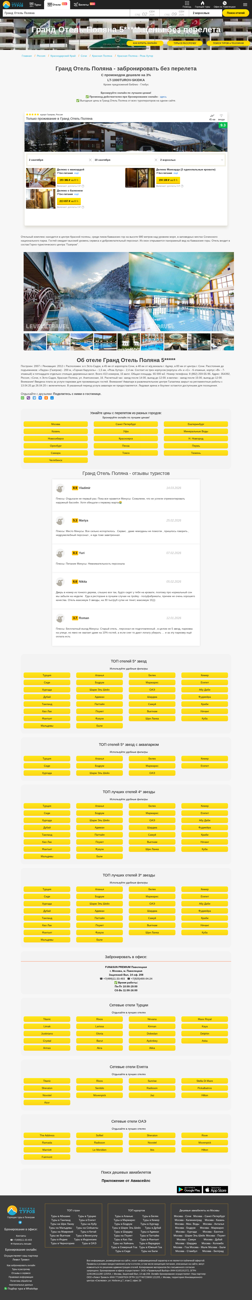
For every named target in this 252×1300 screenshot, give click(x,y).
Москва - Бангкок (213, 1231)
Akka (152, 1047)
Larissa (99, 1026)
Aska (205, 1040)
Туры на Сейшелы (87, 1227)
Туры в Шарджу (123, 1231)
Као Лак (47, 711)
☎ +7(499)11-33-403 (112, 978)
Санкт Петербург (126, 424)
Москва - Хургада (186, 1231)
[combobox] (66, 13)
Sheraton (47, 1088)
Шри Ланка (152, 718)
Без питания (66, 173)
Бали (99, 725)
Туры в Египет (87, 1220)
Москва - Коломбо (213, 1243)
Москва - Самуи (186, 1239)
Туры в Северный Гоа (124, 1247)
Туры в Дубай (153, 1227)
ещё (76, 173)
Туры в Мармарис (124, 1220)
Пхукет (100, 711)
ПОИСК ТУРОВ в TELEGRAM (228, 43)
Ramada (47, 1142)
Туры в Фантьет (149, 1239)
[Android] (190, 1190)
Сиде (47, 682)
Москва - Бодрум (185, 1227)
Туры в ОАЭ (89, 1243)
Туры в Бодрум (123, 1223)
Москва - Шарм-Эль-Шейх (189, 1235)
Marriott (46, 1149)
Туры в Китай (88, 1231)
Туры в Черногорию (63, 1243)
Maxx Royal (205, 1019)
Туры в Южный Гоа (150, 1247)
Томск (126, 452)
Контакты (21, 1236)
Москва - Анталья (213, 1223)
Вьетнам (152, 711)
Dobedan (152, 1033)
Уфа (126, 431)
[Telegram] (35, 398)
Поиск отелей (236, 12)
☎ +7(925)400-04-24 (139, 978)
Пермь (196, 445)
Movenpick (99, 1095)
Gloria (99, 1033)
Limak (47, 1026)
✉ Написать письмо (21, 1244)
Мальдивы (47, 725)
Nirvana (152, 1019)
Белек (152, 675)
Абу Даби (204, 689)
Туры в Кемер (151, 1220)
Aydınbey (152, 1040)
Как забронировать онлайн (21, 1265)
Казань (56, 431)
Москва (55, 424)
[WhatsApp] (23, 398)
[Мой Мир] (53, 398)
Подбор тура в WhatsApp (23, 1288)
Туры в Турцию (87, 1216)
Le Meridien (99, 1149)
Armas (47, 1047)
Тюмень (196, 452)
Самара (56, 452)
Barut (99, 1040)
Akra (99, 1047)
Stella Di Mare (204, 1080)
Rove (205, 1135)
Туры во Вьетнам (60, 1235)
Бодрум (99, 682)
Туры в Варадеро (149, 1243)
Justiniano (47, 1033)
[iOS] (215, 1190)
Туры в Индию (59, 1239)
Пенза (126, 445)
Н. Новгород (196, 438)
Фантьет (47, 718)
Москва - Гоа (181, 1247)
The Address (47, 1135)
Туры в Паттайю (149, 1235)
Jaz (152, 1095)
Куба (205, 718)
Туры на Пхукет (123, 1235)
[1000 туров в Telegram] (20, 1223)
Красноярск (126, 438)
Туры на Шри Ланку (62, 1223)
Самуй (152, 704)
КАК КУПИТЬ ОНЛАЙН (145, 43)
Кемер (205, 675)
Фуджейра (205, 696)
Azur (47, 1102)
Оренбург (56, 445)
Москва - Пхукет (215, 1235)
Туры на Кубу (89, 1223)
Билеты (87, 4)
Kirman (152, 1026)
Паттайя (100, 704)
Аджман (99, 696)
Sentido (99, 1088)
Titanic (47, 1019)
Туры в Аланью (124, 1216)
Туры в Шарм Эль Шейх (126, 1227)
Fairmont (47, 1156)
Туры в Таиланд (60, 1220)
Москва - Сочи (182, 1216)
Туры (37, 4)
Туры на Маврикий (62, 1231)
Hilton (204, 1095)
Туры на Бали (149, 1251)
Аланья (99, 675)
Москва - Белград (213, 1251)
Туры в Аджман (150, 1231)
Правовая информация (21, 1277)
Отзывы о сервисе (21, 1273)
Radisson (152, 1088)
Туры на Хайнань (123, 1243)
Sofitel (99, 1135)
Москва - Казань (214, 1220)
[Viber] (29, 398)
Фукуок (99, 718)
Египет (205, 682)
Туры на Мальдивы (60, 1227)
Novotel (47, 1095)
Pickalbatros (205, 1088)
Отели (60, 4)
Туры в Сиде (122, 1251)
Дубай (47, 696)
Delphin (204, 1033)
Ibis (152, 1149)
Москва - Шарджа (186, 1243)
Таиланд (47, 704)
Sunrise (152, 1080)
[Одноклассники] (47, 398)
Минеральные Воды (196, 431)
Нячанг (205, 711)
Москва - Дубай (213, 1239)
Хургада (47, 689)
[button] (224, 136)
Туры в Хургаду (149, 1223)
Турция (47, 675)
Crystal (47, 1040)
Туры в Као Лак (123, 1239)
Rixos (99, 1019)
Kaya (205, 1026)
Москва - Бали (217, 1247)
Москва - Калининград (188, 1220)
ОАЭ (152, 689)
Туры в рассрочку (21, 1269)
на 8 (68, 180)
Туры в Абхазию (60, 1216)
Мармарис (152, 682)
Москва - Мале (199, 1247)
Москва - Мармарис (212, 1227)
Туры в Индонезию (85, 1239)
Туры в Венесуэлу (86, 1235)
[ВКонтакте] (41, 398)
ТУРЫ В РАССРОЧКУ (185, 43)
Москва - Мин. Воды (187, 1223)
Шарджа (152, 696)
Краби (204, 704)
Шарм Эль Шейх (100, 689)
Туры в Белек (150, 1216)
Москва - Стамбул (186, 1251)
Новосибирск (56, 438)
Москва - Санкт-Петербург (209, 1216)
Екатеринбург (196, 424)
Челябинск (55, 460)
